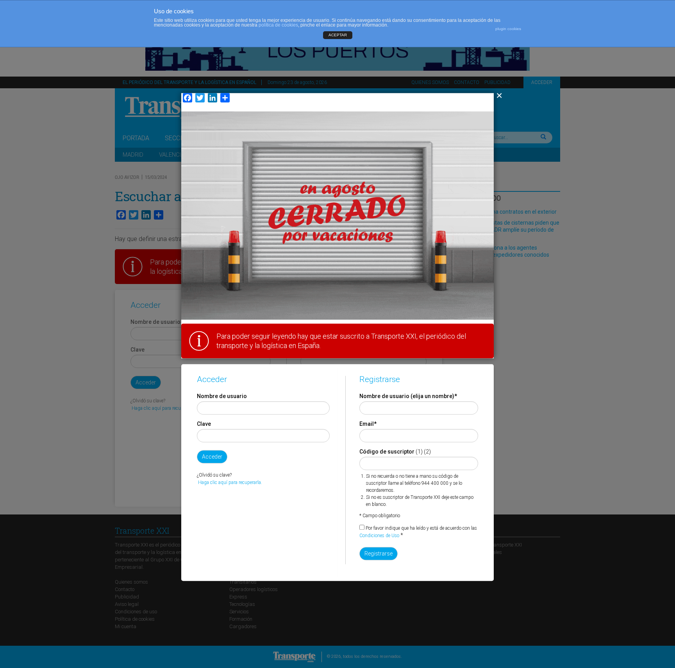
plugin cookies (508, 29)
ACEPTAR (338, 35)
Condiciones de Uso (379, 536)
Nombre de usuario (222, 396)
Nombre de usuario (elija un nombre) (408, 396)
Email (368, 424)
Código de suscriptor (386, 452)
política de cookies (278, 25)
